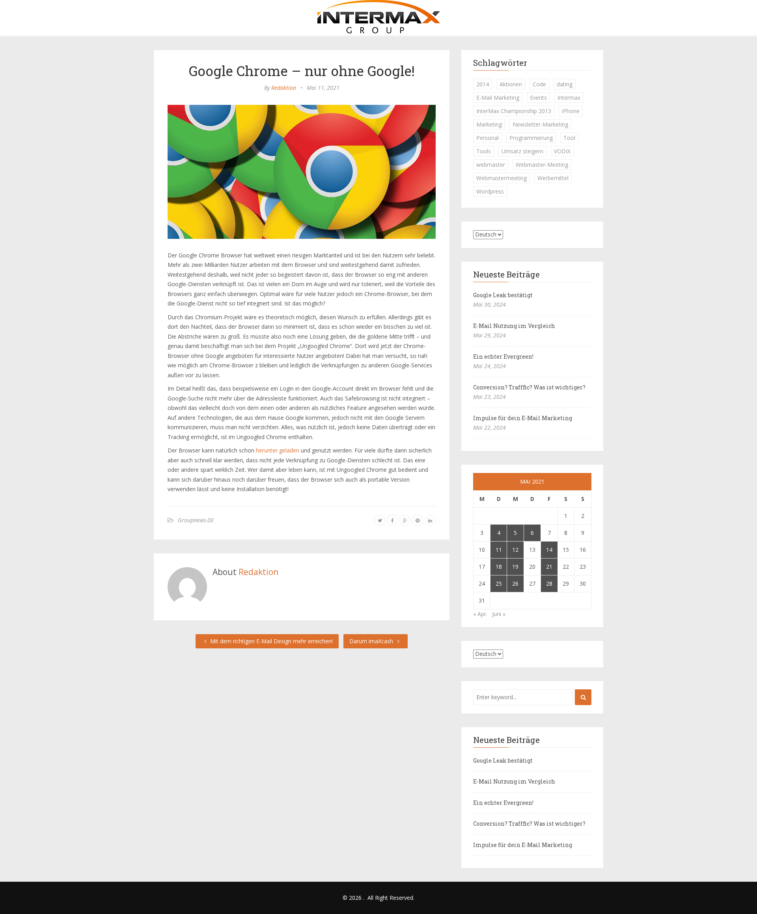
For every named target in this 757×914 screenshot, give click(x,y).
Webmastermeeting (501, 178)
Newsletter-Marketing (540, 124)
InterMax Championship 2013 (513, 111)
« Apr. (480, 614)
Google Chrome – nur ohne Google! (302, 70)
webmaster (490, 164)
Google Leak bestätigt (503, 295)
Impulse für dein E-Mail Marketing (522, 418)
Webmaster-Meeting (542, 164)
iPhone (571, 111)
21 (549, 566)
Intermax (568, 97)
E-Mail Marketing (497, 97)
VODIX (562, 151)
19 (515, 566)
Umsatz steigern (522, 151)
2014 (482, 84)
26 (515, 583)
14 (549, 549)
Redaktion (283, 87)
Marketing (489, 124)
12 (515, 549)
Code (539, 84)
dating (564, 84)
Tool (569, 137)
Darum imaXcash (372, 641)
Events (538, 97)
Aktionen (511, 84)
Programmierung (531, 137)
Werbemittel (553, 178)
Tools (483, 151)
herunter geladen (277, 450)
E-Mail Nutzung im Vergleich (514, 325)
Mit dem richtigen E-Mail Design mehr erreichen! (271, 641)
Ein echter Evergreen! (503, 356)
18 (499, 566)
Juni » (498, 614)
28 (549, 583)
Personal (487, 137)
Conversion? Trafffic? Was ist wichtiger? (529, 387)
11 (499, 549)
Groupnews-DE (196, 520)
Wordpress (490, 191)
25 (499, 583)
